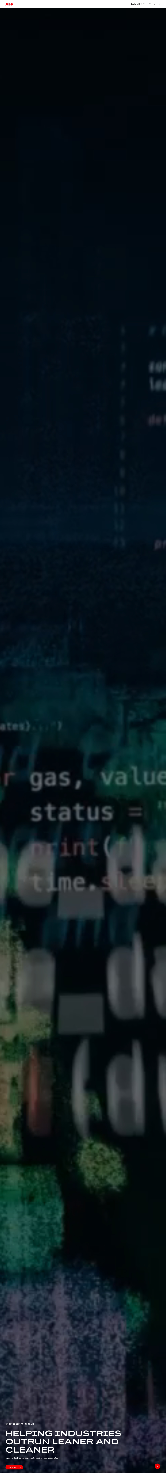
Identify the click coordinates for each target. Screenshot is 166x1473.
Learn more (13, 1467)
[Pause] (157, 1466)
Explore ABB (136, 4)
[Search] (155, 4)
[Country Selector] (150, 4)
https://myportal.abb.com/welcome (159, 4)
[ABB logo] (9, 4)
